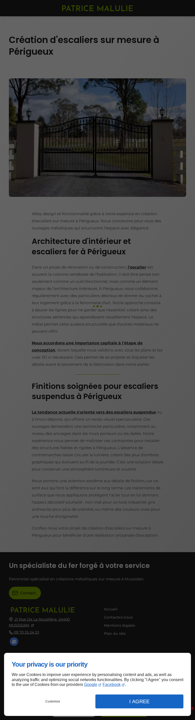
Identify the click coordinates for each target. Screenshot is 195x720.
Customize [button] (52, 701)
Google (90, 684)
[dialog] (97, 684)
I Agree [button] (139, 701)
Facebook (112, 684)
